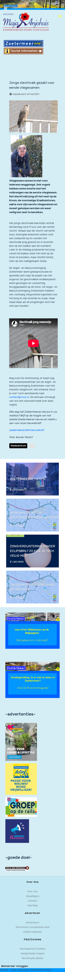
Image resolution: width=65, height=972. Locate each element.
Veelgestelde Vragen (33, 953)
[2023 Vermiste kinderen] (17, 830)
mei (32, 446)
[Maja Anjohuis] (26, 21)
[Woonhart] (21, 741)
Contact (32, 900)
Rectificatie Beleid (32, 958)
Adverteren (32, 922)
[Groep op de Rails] (21, 806)
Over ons (32, 891)
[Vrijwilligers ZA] (21, 778)
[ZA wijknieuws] (32, 630)
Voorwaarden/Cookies (33, 948)
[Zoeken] (60, 16)
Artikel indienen (32, 931)
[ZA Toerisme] (23, 47)
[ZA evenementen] (32, 679)
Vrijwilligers (32, 896)
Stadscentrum (18, 445)
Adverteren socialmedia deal (32, 927)
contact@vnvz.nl (19, 397)
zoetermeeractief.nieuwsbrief (26, 430)
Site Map (32, 905)
